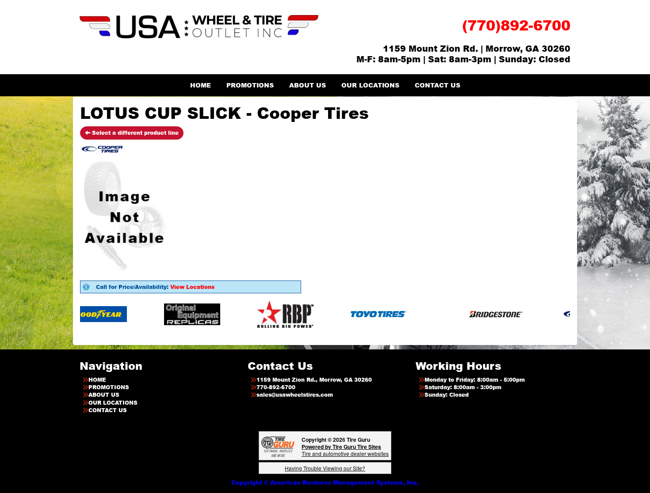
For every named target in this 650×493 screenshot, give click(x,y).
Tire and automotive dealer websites (345, 450)
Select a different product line (134, 133)
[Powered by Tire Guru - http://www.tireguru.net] (277, 446)
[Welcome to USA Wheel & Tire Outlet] (199, 26)
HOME (200, 85)
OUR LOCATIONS (370, 85)
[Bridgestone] (480, 314)
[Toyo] (362, 314)
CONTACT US (437, 85)
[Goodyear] (82, 314)
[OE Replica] (176, 314)
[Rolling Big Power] (269, 314)
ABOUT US (307, 85)
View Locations (192, 287)
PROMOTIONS (250, 85)
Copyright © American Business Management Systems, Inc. (325, 482)
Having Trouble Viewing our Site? (325, 468)
